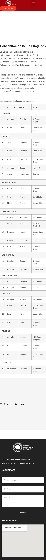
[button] (33, 3)
